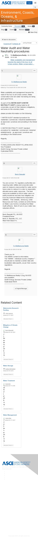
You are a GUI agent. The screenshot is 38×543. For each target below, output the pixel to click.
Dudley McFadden (10, 369)
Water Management (10, 415)
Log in (29, 3)
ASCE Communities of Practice (11, 495)
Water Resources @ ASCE (10, 490)
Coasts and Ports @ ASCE (10, 492)
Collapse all (16, 44)
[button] (3, 56)
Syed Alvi (8, 384)
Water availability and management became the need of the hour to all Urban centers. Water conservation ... (21, 62)
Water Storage (8, 366)
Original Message (21, 288)
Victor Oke (8, 418)
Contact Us (5, 512)
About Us (5, 522)
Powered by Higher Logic (19, 539)
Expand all (7, 44)
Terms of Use (6, 525)
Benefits (4, 509)
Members (24, 29)
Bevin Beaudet (20, 174)
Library (31, 26)
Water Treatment (9, 381)
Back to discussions (9, 39)
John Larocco (9, 313)
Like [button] (34, 70)
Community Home (6, 26)
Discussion (19, 26)
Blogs (3, 29)
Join (3, 506)
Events (13, 29)
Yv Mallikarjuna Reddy (19, 82)
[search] (35, 7)
